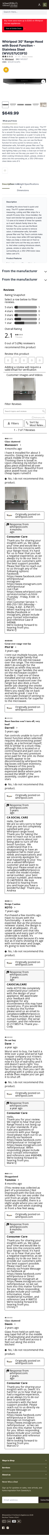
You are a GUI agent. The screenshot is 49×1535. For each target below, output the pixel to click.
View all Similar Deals (13, 28)
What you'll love (10, 121)
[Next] (43, 81)
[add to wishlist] (5, 171)
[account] (39, 4)
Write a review (27, 57)
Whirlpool (9, 59)
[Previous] (6, 81)
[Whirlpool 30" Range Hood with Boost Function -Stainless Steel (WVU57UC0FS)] (24, 81)
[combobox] (24, 12)
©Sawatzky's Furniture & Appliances (15, 1515)
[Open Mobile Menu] (45, 5)
